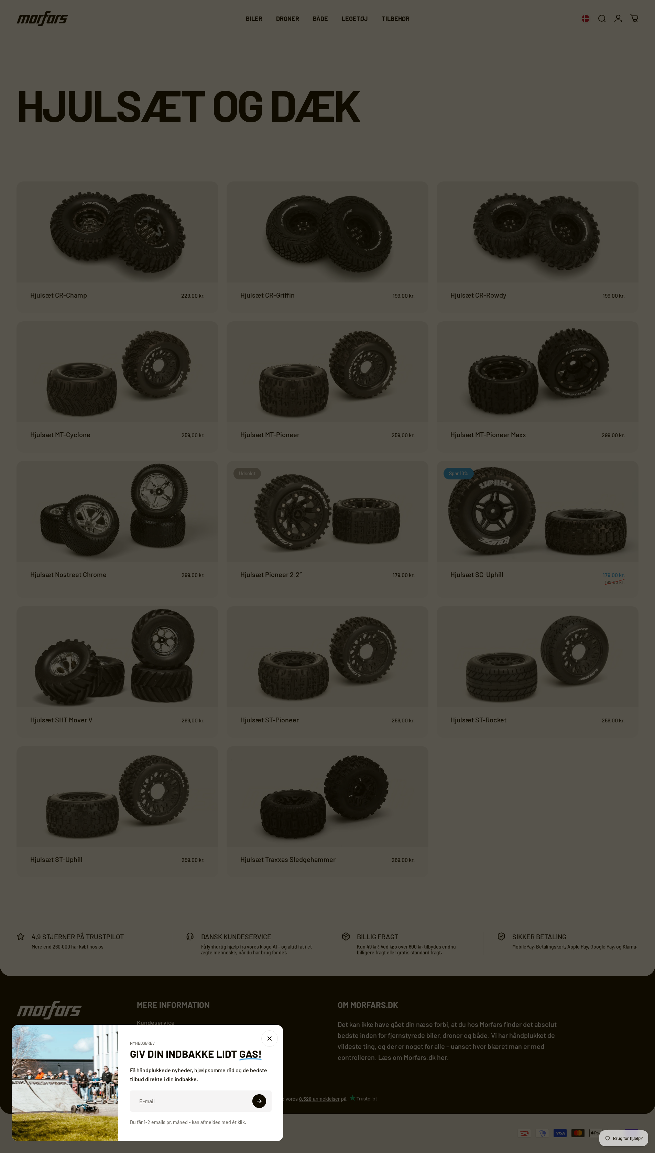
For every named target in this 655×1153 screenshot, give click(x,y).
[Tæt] (269, 1038)
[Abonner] (259, 1101)
